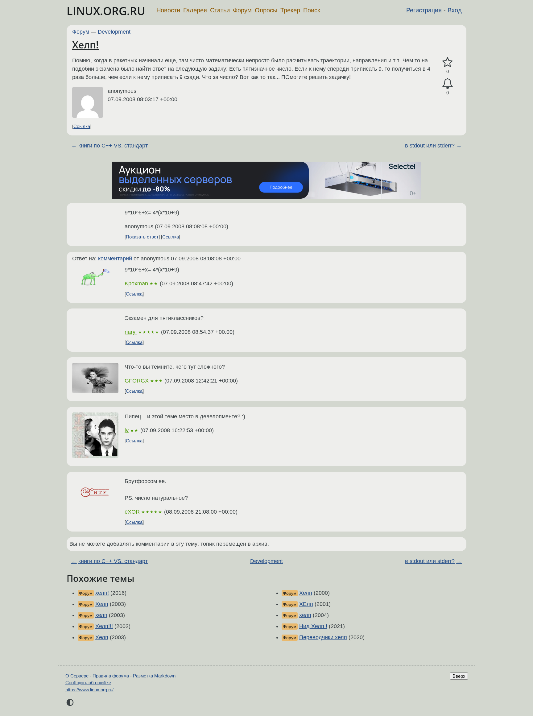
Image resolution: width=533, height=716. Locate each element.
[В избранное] (447, 62)
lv (127, 430)
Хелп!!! (104, 626)
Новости (168, 10)
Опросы (266, 10)
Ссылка (81, 126)
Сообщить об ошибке (88, 682)
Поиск (311, 10)
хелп (101, 615)
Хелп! (85, 44)
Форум (242, 10)
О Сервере (77, 675)
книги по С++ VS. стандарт (113, 146)
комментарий (115, 258)
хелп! (102, 593)
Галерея (195, 10)
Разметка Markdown (154, 675)
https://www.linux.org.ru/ (89, 689)
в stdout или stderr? (430, 146)
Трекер (290, 10)
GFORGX (137, 381)
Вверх (458, 676)
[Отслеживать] (447, 83)
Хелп (101, 604)
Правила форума (111, 675)
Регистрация (424, 10)
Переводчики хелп (323, 637)
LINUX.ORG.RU (106, 11)
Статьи (220, 10)
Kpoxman (136, 283)
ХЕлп (306, 604)
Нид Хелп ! (313, 626)
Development (114, 32)
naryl (131, 332)
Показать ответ (142, 236)
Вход (455, 10)
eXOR (132, 512)
